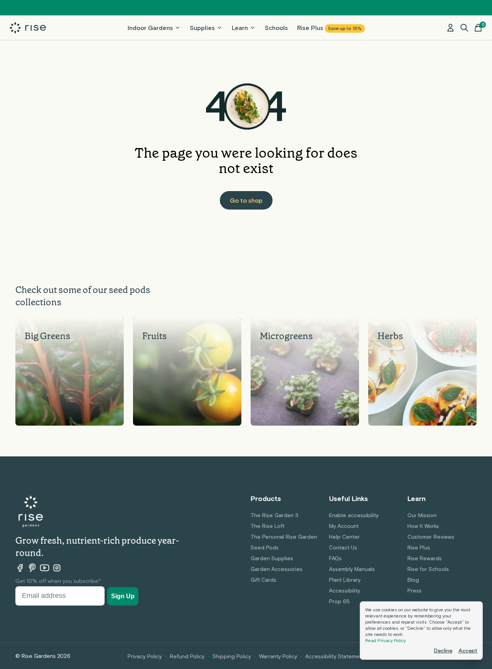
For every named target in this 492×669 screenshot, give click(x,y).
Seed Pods (265, 547)
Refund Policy (187, 656)
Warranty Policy (278, 656)
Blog (413, 580)
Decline (443, 650)
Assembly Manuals (352, 569)
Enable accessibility (354, 515)
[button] (464, 27)
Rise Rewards (424, 558)
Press (414, 590)
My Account (344, 526)
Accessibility (344, 590)
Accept (468, 650)
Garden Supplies (272, 558)
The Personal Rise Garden (284, 537)
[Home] (27, 28)
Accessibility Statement (334, 656)
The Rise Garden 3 (274, 515)
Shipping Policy (232, 656)
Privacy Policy (145, 656)
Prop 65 (339, 601)
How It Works (423, 526)
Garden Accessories (277, 569)
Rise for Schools (428, 569)
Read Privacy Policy (385, 640)
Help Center (344, 537)
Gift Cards (263, 580)
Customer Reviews (430, 537)
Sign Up (123, 596)
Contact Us (343, 547)
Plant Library (345, 580)
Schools (276, 27)
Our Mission (422, 515)
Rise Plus (329, 27)
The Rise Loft (267, 526)
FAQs (335, 558)
